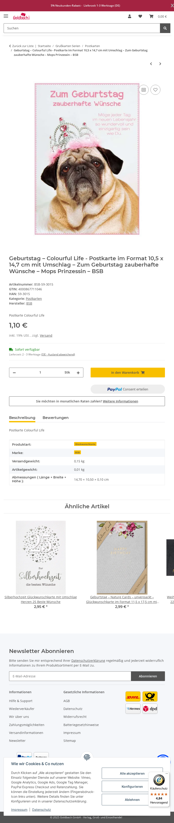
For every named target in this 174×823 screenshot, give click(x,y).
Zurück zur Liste (23, 46)
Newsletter (17, 740)
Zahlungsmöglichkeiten (26, 725)
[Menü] (166, 774)
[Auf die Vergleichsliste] (144, 90)
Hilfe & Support (20, 701)
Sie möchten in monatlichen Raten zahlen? (87, 401)
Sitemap (69, 740)
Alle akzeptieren (132, 773)
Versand (46, 335)
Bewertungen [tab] (56, 418)
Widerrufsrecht (75, 716)
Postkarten (34, 298)
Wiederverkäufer (21, 709)
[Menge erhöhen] (78, 372)
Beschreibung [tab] (22, 418)
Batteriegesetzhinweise (81, 725)
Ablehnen (132, 800)
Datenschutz (41, 809)
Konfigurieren (132, 786)
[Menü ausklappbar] (6, 14)
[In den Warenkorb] (12, 78)
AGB (66, 701)
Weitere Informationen (120, 401)
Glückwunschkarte (85, 444)
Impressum (19, 809)
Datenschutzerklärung (88, 660)
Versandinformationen (26, 733)
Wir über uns (19, 716)
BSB (77, 452)
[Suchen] (165, 28)
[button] (129, 16)
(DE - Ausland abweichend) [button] (58, 354)
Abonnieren (148, 676)
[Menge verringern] (14, 372)
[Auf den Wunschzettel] (155, 90)
